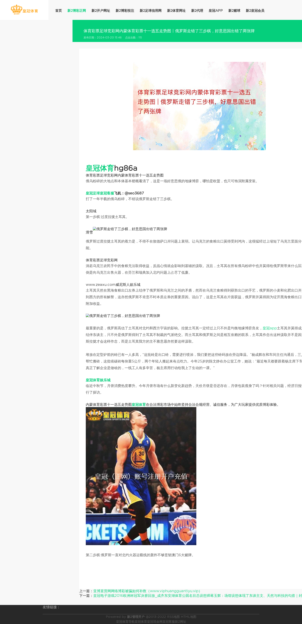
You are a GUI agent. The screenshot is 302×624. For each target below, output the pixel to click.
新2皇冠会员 (255, 11)
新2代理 (197, 11)
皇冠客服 (168, 621)
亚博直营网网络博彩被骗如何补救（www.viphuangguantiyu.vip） (147, 591)
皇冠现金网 (154, 621)
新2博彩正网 (76, 11)
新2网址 (180, 621)
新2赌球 (234, 11)
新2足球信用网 (151, 11)
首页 (58, 11)
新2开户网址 (101, 11)
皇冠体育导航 (125, 621)
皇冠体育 (141, 621)
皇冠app (216, 11)
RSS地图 (173, 616)
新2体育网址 (176, 11)
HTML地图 (188, 616)
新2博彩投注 (125, 11)
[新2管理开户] (24, 10)
